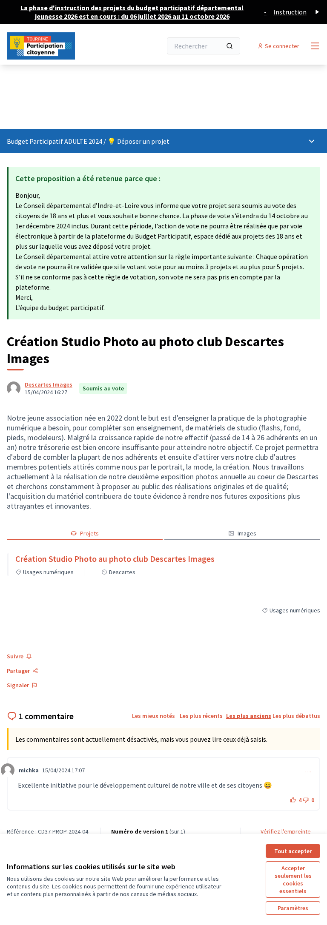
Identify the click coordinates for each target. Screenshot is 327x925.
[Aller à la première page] (63, 46)
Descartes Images (48, 384)
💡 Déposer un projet (138, 141)
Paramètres (293, 908)
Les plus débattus (296, 716)
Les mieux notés (153, 716)
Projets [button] (89, 533)
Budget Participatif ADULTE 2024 (55, 141)
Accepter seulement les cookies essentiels (293, 879)
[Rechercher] (229, 46)
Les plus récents (201, 716)
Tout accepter (293, 851)
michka (29, 770)
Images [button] (247, 533)
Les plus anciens (248, 716)
